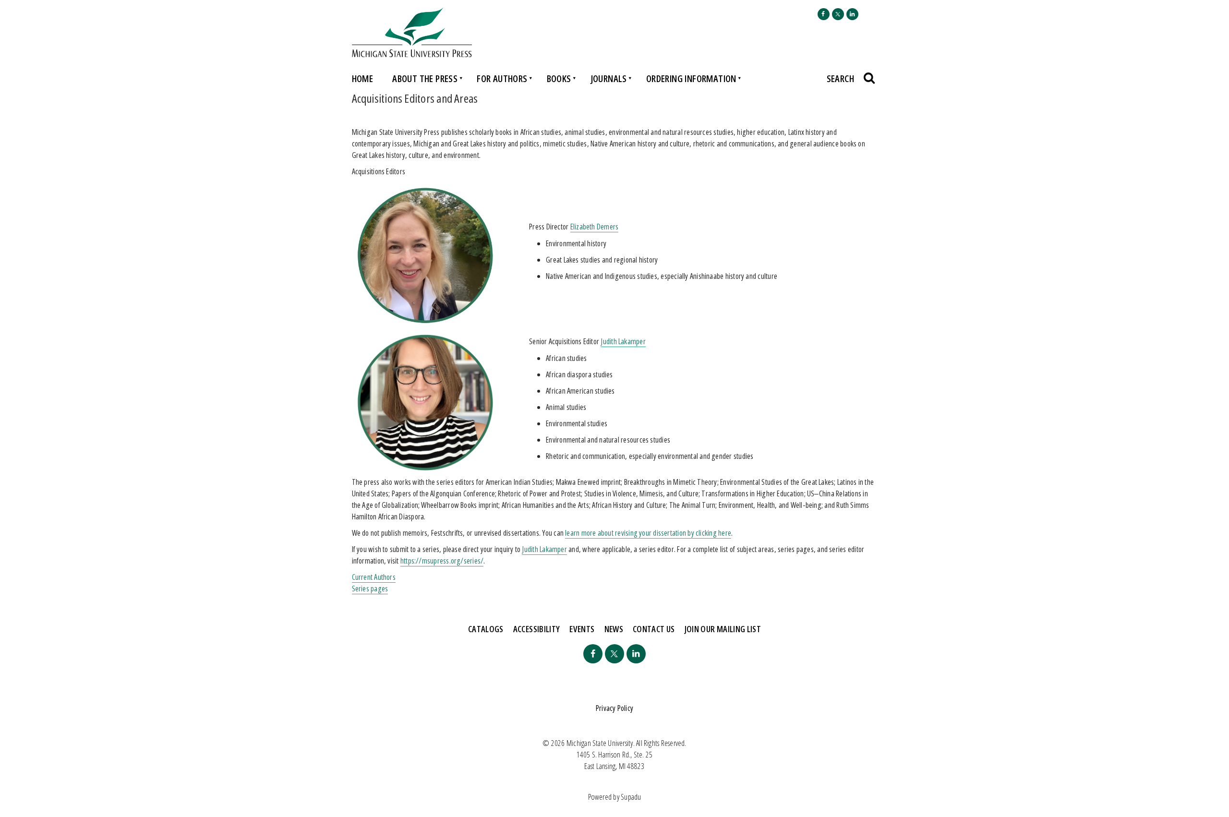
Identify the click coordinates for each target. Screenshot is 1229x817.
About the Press (425, 78)
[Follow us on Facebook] (824, 14)
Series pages (370, 588)
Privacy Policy (614, 708)
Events (581, 629)
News (613, 629)
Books (559, 78)
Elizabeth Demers (594, 226)
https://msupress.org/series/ (441, 560)
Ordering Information (691, 78)
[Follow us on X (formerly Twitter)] (838, 14)
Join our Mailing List (723, 629)
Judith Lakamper (623, 341)
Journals (608, 78)
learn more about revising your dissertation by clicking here (648, 533)
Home (363, 78)
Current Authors (374, 577)
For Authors (502, 78)
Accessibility (536, 629)
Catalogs (486, 629)
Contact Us (654, 629)
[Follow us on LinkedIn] (852, 14)
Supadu (631, 797)
